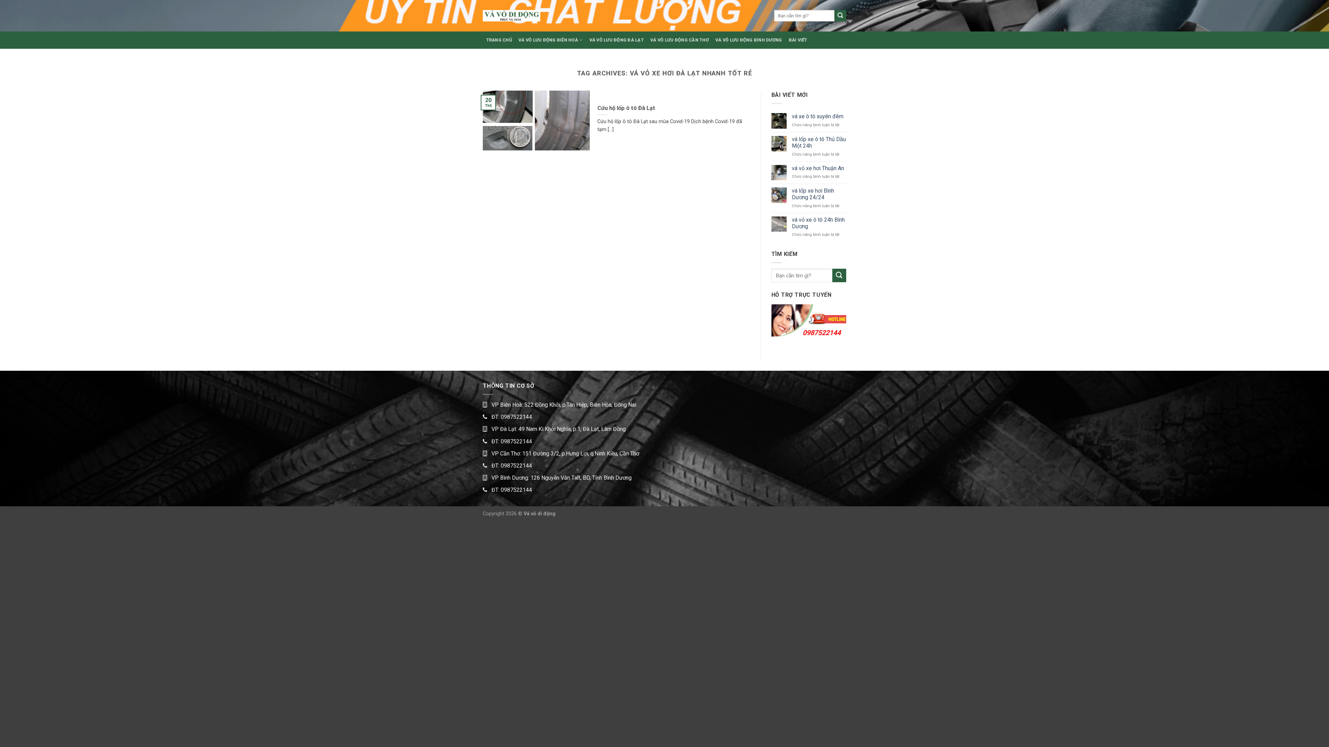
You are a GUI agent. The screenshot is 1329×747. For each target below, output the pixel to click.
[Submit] (840, 16)
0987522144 (822, 333)
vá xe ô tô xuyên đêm (817, 116)
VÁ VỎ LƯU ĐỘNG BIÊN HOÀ (548, 40)
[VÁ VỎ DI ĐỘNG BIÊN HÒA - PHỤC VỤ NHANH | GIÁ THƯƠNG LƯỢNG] (511, 15)
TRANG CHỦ (499, 40)
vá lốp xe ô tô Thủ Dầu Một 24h (819, 142)
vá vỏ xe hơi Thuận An (818, 168)
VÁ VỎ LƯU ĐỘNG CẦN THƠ (679, 40)
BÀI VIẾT (798, 40)
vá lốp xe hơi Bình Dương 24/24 (813, 194)
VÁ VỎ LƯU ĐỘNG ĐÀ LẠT (616, 40)
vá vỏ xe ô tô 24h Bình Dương (818, 223)
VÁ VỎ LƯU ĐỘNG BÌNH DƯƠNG (748, 40)
